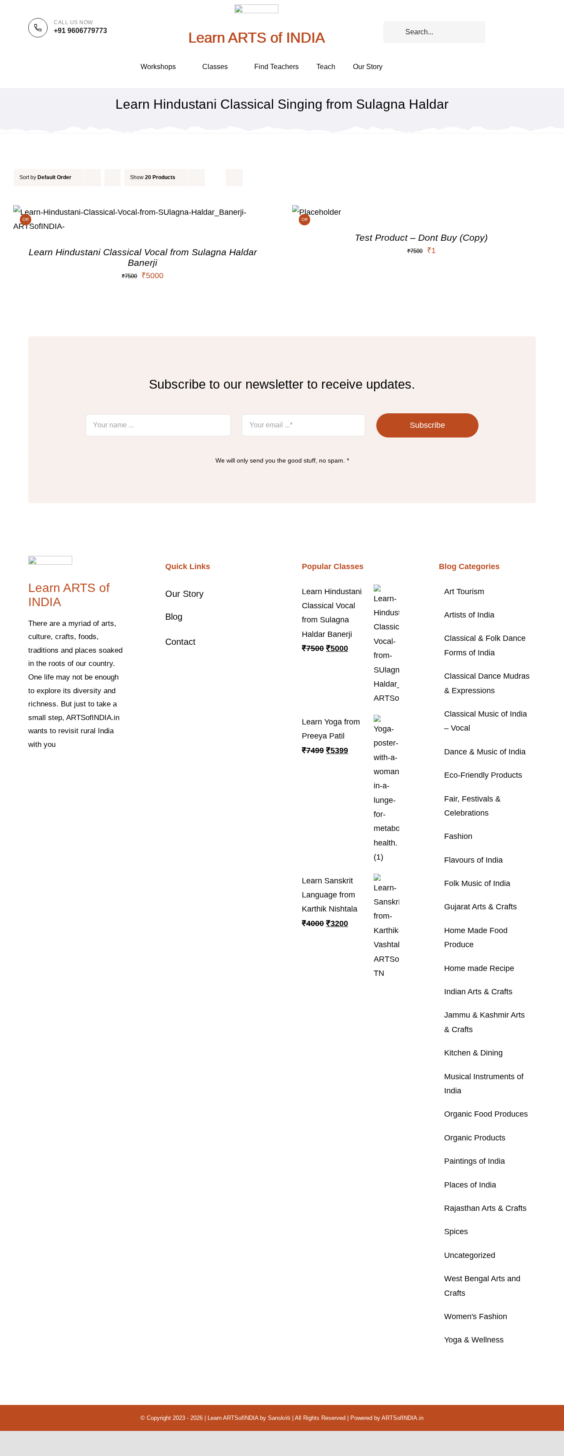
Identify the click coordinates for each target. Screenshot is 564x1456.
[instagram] (59, 771)
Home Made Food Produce (476, 937)
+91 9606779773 (80, 30)
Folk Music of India (477, 883)
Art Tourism (464, 591)
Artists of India (469, 614)
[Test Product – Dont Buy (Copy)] (316, 212)
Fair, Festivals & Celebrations (472, 805)
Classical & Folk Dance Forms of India (485, 645)
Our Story (184, 594)
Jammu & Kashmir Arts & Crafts (484, 1022)
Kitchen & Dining (473, 1052)
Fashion (458, 836)
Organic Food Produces (486, 1114)
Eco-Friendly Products (483, 775)
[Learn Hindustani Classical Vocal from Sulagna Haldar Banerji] (142, 212)
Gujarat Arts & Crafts (480, 906)
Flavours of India (473, 860)
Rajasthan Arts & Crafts (485, 1208)
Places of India (470, 1184)
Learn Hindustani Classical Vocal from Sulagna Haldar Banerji (143, 257)
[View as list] (234, 177)
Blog (173, 616)
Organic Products (474, 1137)
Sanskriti (279, 1418)
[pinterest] (73, 771)
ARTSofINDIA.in (402, 1418)
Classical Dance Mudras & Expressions (487, 683)
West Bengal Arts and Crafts (482, 1285)
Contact (180, 642)
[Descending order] (112, 178)
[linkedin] (101, 771)
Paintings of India (474, 1161)
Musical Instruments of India (483, 1083)
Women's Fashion (475, 1316)
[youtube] (87, 771)
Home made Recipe (479, 968)
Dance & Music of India (485, 751)
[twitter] (45, 771)
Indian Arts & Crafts (478, 991)
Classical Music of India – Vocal (485, 721)
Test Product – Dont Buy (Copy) (421, 237)
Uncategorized (469, 1255)
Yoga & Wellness (474, 1339)
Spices (456, 1231)
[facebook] (30, 771)
